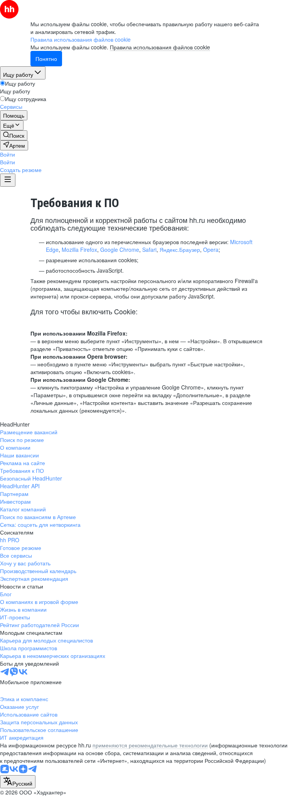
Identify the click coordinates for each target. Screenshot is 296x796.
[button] (7, 154)
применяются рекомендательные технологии (150, 745)
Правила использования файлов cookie (160, 47)
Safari (149, 249)
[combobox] (17, 781)
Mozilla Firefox (79, 249)
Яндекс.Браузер (180, 249)
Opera (211, 249)
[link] (13, 135)
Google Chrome (119, 249)
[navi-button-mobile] (7, 180)
